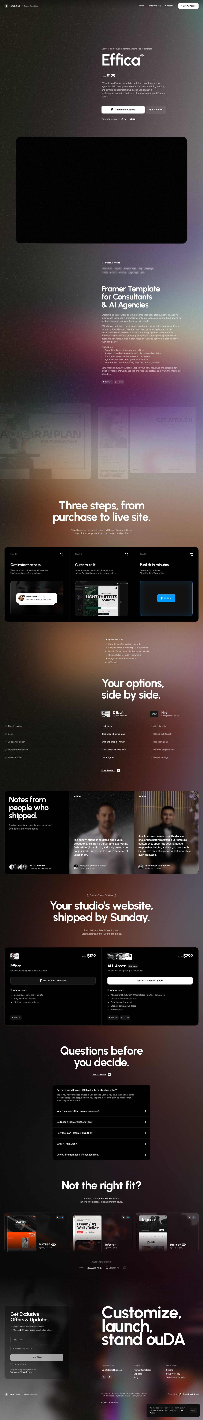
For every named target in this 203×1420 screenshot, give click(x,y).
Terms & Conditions (175, 1377)
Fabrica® (165, 865)
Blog (136, 1377)
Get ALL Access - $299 (150, 980)
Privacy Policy (25, 1372)
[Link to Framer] (109, 1377)
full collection (104, 1198)
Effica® (103, 865)
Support (169, 5)
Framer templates (142, 1370)
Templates (152, 5)
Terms (12, 1372)
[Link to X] (104, 1377)
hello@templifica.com (112, 1370)
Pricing (169, 1370)
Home (141, 5)
